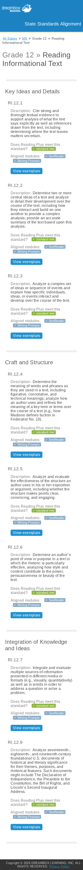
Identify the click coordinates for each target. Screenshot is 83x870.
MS (24, 38)
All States (10, 38)
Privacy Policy (59, 866)
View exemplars (26, 171)
